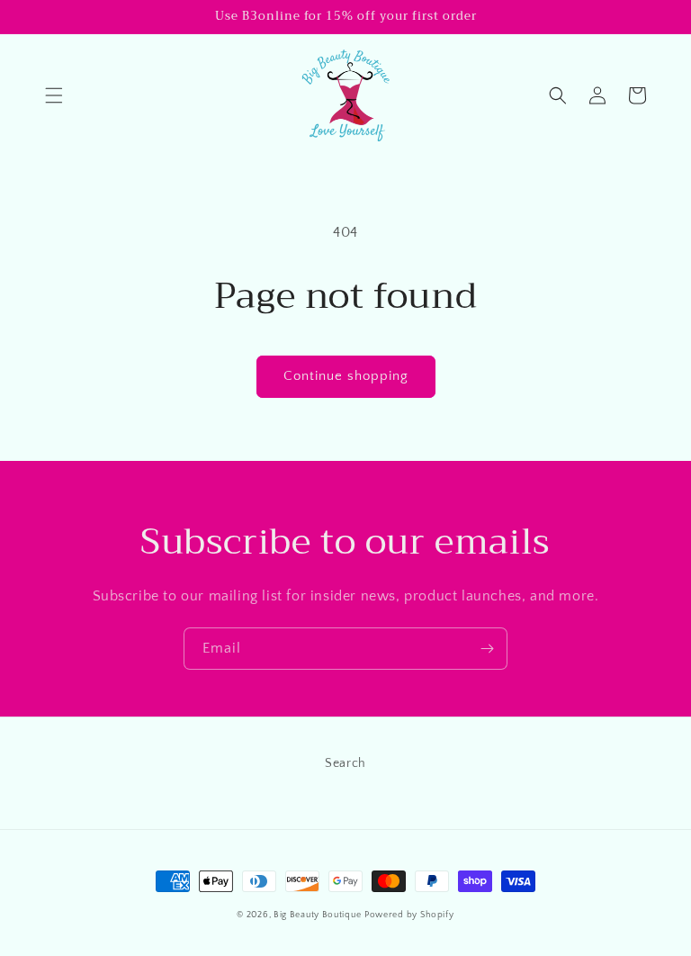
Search (345, 763)
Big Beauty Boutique (317, 915)
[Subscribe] (487, 648)
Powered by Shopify (409, 915)
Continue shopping (345, 375)
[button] (54, 95)
